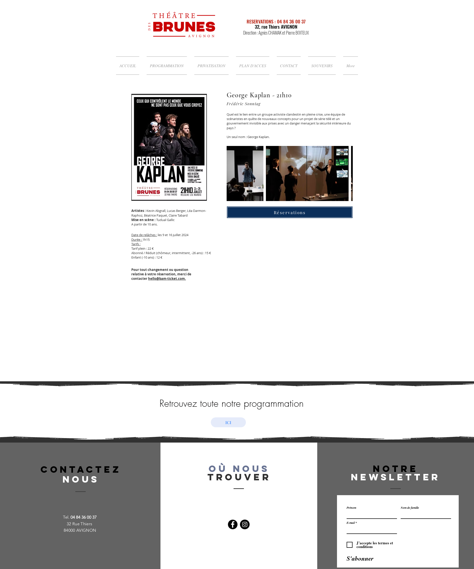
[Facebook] (232, 524)
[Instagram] (245, 524)
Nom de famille (410, 507)
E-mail (351, 522)
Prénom (351, 507)
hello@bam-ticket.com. (167, 278)
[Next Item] (344, 173)
